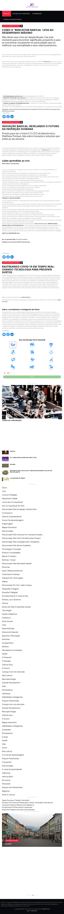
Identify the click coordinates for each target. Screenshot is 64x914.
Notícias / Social (8, 560)
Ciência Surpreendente (12, 516)
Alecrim (12, 464)
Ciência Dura (7, 664)
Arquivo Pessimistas (10, 700)
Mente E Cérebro (9, 556)
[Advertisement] (32, 81)
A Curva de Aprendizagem (13, 755)
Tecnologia (6, 610)
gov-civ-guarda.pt (32, 910)
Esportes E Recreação (11, 636)
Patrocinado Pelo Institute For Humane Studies (22, 534)
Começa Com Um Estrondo (12, 19)
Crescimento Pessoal (11, 574)
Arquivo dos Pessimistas (12, 787)
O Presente (6, 657)
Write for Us (45, 909)
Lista (4, 625)
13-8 (4, 491)
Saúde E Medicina (9, 614)
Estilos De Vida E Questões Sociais (16, 607)
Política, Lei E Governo (11, 599)
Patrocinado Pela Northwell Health (17, 563)
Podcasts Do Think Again (21, 13)
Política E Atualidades (11, 552)
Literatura (6, 617)
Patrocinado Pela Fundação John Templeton (20, 542)
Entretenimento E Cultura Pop (15, 596)
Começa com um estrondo (13, 704)
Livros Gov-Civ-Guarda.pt (12, 502)
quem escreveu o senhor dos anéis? (16, 800)
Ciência (5, 603)
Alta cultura (7, 751)
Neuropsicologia (9, 679)
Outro (4, 487)
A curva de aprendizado (12, 769)
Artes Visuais (7, 621)
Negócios (6, 791)
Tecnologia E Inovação (11, 549)
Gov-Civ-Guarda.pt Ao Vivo (11, 26)
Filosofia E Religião (10, 592)
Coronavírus (7, 513)
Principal (6, 13)
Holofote (6, 639)
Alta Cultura (7, 675)
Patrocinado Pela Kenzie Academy (16, 545)
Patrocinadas (7, 531)
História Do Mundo (10, 632)
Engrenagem (7, 523)
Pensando (6, 784)
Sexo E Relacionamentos (12, 570)
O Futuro (6, 668)
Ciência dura (7, 715)
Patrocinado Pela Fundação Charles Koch (19, 509)
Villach (8, 844)
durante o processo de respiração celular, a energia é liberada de (27, 802)
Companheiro (37, 13)
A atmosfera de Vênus (17, 478)
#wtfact (5, 646)
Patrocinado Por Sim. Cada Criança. (17, 585)
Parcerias (6, 567)
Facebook (24, 239)
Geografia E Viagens (10, 589)
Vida (4, 686)
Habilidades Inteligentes (12, 697)
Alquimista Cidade (9, 498)
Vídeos (5, 581)
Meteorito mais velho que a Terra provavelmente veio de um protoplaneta (31, 471)
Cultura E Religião (9, 495)
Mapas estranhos (9, 722)
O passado (6, 729)
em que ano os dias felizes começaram (17, 807)
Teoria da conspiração (12, 420)
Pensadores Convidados (12, 650)
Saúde (4, 654)
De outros (6, 780)
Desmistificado (8, 628)
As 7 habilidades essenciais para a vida (23, 457)
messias (12, 451)
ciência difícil (7, 776)
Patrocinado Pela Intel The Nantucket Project (21, 538)
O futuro (6, 719)
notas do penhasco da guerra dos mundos (18, 810)
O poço (5, 737)
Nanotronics (45, 150)
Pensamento (7, 690)
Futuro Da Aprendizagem (12, 520)
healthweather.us (26, 297)
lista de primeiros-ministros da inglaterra (18, 805)
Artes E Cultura (8, 794)
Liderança (6, 693)
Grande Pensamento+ (11, 682)
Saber (32, 377)
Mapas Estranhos (9, 527)
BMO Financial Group (41, 223)
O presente (6, 762)
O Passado (6, 661)
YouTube (18, 239)
